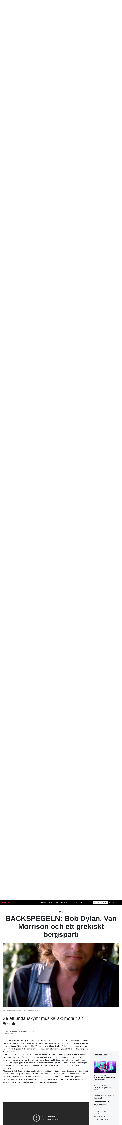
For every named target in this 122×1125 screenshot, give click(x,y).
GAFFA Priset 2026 (76, 902)
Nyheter (43, 902)
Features (64, 902)
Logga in (112, 902)
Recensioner (53, 902)
